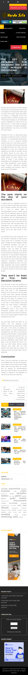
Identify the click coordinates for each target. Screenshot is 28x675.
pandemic (4, 512)
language (23, 503)
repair (24, 512)
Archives (3, 476)
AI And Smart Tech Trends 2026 (10, 600)
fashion (4, 496)
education (21, 493)
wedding (21, 517)
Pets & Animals (21, 37)
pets (20, 512)
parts (9, 512)
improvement (20, 501)
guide (12, 498)
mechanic (23, 508)
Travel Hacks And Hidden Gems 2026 (12, 596)
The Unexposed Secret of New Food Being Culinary (7, 391)
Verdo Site (18, 632)
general (3, 498)
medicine (3, 510)
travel (15, 517)
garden (24, 496)
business (5, 491)
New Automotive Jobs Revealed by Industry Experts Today (20, 429)
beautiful (23, 489)
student (24, 514)
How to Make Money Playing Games (20, 441)
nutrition (20, 510)
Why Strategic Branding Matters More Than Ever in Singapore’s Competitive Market (20, 415)
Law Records (13, 505)
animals (4, 489)
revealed (5, 514)
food (10, 496)
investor (3, 503)
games (18, 496)
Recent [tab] (12, 404)
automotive (14, 489)
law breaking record (5, 505)
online (24, 510)
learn (19, 505)
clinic (15, 491)
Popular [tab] (4, 404)
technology (6, 517)
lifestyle (5, 508)
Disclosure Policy (15, 668)
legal (24, 505)
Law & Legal (15, 380)
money (14, 510)
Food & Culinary (21, 32)
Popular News (16, 47)
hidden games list (5, 501)
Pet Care (15, 512)
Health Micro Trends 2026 (8, 605)
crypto (23, 491)
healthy (22, 498)
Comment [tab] (20, 404)
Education (22, 28)
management (15, 508)
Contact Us (5, 668)
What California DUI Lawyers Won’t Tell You (20, 451)
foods (13, 496)
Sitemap (23, 668)
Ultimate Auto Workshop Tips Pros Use (20, 462)
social (16, 514)
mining (9, 510)
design (12, 493)
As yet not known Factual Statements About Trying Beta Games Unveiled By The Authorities (20, 393)
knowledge (13, 503)
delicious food (4, 493)
